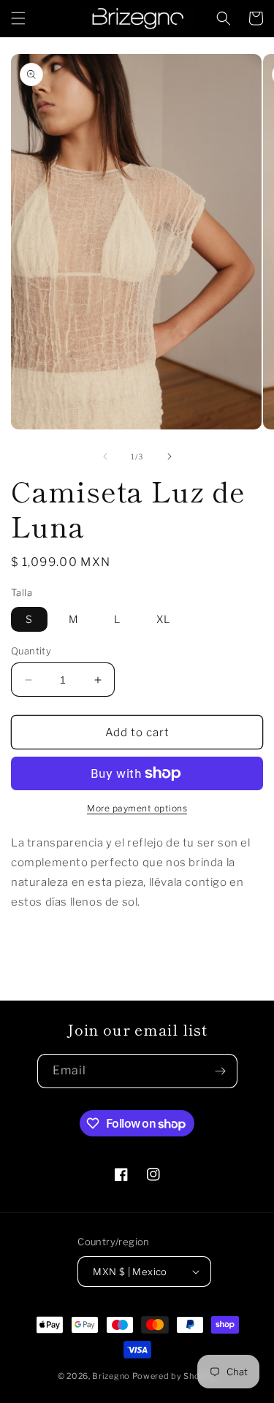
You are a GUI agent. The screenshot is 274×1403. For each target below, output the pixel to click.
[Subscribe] (221, 1071)
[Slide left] (105, 456)
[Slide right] (169, 456)
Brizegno (111, 1376)
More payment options (137, 808)
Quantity (31, 651)
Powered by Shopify (174, 1376)
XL (163, 619)
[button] (18, 18)
